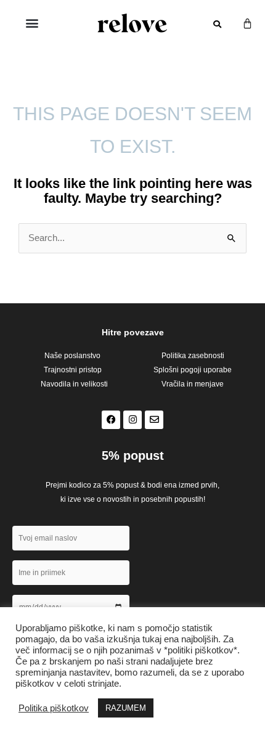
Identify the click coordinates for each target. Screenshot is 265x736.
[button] (32, 22)
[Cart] (247, 23)
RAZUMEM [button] (125, 708)
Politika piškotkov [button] (53, 708)
